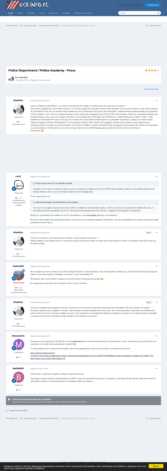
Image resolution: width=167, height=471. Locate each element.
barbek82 (18, 368)
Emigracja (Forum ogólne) (40, 80)
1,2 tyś (19, 198)
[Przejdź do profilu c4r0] (18, 185)
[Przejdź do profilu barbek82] (18, 377)
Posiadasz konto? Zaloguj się (129, 5)
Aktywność (53, 13)
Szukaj (42, 13)
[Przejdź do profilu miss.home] (18, 344)
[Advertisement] (83, 47)
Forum (10, 13)
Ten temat (148, 13)
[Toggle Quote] (34, 183)
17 (19, 122)
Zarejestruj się (153, 5)
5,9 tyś (19, 288)
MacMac (24, 77)
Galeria (20, 13)
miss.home (18, 336)
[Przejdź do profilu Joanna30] (18, 274)
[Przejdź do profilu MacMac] (11, 78)
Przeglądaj (66, 13)
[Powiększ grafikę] (42, 131)
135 (19, 390)
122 (19, 357)
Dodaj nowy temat (151, 89)
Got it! (156, 466)
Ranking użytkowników (83, 13)
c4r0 (18, 176)
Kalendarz (31, 13)
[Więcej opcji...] (156, 100)
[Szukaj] (158, 13)
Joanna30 (18, 266)
